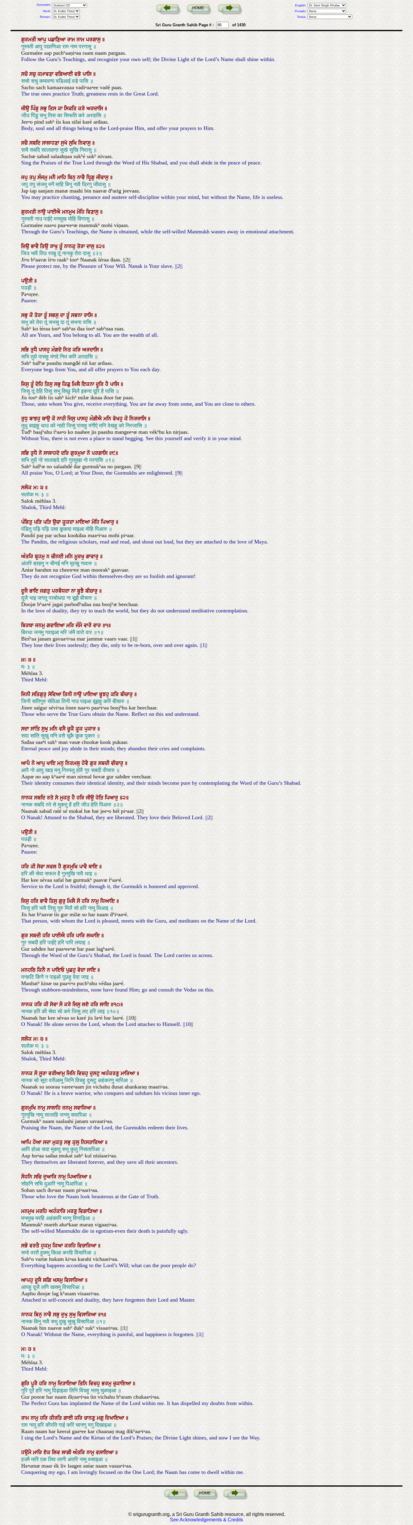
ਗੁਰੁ (63, 901)
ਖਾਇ (52, 763)
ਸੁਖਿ (73, 143)
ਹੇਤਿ (100, 797)
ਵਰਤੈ (35, 1245)
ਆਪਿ (27, 1142)
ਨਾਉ (42, 212)
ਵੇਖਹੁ (118, 418)
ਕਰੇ (82, 108)
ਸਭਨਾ (77, 315)
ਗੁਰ (94, 763)
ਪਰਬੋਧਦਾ (61, 591)
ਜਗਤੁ (46, 591)
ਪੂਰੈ (35, 1383)
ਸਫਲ (52, 866)
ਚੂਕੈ (71, 728)
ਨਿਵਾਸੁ (85, 143)
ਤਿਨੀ (68, 694)
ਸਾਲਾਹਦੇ (52, 453)
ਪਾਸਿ (88, 74)
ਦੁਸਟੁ (95, 1073)
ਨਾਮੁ (95, 901)
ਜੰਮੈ (80, 625)
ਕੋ (31, 315)
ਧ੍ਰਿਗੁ (91, 177)
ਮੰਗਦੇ (57, 349)
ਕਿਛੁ (67, 384)
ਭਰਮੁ (107, 1383)
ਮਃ (36, 487)
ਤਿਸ (53, 108)
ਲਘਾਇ (93, 935)
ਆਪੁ (42, 39)
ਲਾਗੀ (67, 1452)
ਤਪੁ (33, 177)
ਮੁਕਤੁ (66, 797)
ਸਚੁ (33, 74)
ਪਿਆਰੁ (108, 522)
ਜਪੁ (25, 177)
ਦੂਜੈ (25, 591)
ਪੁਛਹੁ (71, 970)
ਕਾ (61, 108)
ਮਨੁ (61, 763)
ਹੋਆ (38, 1142)
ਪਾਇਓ (59, 970)
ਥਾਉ (47, 418)
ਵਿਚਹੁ (83, 1073)
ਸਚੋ (25, 74)
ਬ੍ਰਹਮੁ (40, 556)
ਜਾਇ (92, 970)
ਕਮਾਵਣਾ (46, 74)
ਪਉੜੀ (27, 280)
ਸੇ (57, 797)
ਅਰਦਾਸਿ (95, 108)
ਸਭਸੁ (54, 315)
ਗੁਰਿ (26, 1383)
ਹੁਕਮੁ (47, 1245)
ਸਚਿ (38, 1176)
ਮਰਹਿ (42, 1211)
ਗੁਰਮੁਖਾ (78, 453)
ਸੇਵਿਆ (55, 694)
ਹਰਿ (81, 797)
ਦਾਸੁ (91, 246)
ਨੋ (41, 453)
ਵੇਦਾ (82, 970)
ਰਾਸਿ (89, 315)
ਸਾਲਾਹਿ (54, 1107)
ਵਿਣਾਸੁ (93, 212)
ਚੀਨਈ (58, 556)
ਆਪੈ (26, 763)
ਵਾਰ (97, 625)
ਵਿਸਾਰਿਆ (74, 1280)
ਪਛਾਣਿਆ (57, 39)
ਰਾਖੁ (54, 246)
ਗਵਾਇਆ (56, 625)
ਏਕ (48, 1452)
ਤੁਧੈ (35, 349)
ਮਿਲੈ (77, 384)
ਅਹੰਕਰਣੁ (111, 1073)
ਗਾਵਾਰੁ (93, 556)
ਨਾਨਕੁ (70, 246)
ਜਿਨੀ (26, 694)
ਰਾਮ (71, 39)
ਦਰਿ (65, 453)
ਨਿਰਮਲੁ (73, 763)
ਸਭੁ (44, 108)
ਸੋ (79, 901)
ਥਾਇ (94, 866)
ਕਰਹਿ (70, 1245)
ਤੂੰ (61, 246)
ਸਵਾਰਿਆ (83, 1107)
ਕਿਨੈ (42, 970)
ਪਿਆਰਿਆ (78, 1176)
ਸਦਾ (26, 728)
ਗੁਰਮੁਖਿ (71, 866)
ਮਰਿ (71, 625)
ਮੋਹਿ (81, 212)
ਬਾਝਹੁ (35, 418)
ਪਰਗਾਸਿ (100, 453)
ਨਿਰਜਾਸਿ (138, 418)
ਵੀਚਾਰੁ (118, 763)
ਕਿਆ (58, 1245)
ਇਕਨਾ (89, 384)
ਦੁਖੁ (65, 1314)
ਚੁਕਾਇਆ (123, 1383)
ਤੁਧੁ (25, 418)
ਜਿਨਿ (72, 1073)
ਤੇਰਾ (81, 246)
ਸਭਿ (26, 349)
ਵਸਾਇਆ (105, 1452)
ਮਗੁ (101, 1418)
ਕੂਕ (80, 728)
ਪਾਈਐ (54, 212)
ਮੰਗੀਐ (96, 418)
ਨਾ (74, 591)
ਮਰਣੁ (73, 1211)
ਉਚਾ (57, 522)
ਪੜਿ (38, 522)
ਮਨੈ (53, 177)
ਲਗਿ (48, 1280)
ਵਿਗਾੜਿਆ (89, 1211)
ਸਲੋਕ (27, 487)
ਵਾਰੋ (88, 625)
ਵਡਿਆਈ (64, 74)
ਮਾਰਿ (38, 1452)
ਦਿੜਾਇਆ (68, 1383)
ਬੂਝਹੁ (105, 694)
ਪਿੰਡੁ (35, 108)
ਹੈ (107, 384)
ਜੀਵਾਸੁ (103, 177)
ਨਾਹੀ (62, 418)
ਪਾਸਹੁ (45, 349)
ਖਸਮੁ (58, 1280)
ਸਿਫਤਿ (71, 108)
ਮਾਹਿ (62, 177)
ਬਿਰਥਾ (28, 625)
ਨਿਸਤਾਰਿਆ (93, 1142)
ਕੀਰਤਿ (56, 1418)
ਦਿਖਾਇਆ (115, 1418)
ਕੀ (34, 866)
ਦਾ (63, 315)
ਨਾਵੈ (81, 177)
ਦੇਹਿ (40, 384)
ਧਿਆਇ (108, 901)
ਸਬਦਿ (35, 143)
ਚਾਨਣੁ (90, 1418)
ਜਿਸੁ (26, 384)
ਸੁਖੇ (65, 143)
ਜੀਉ (26, 108)
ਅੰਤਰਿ (28, 556)
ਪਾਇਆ (91, 694)
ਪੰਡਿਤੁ (27, 522)
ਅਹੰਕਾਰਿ (58, 1211)
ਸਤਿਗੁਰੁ (40, 694)
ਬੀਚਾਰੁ (92, 591)
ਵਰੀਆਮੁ (57, 1073)
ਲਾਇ (105, 1004)
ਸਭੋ (25, 1245)
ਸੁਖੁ (45, 728)
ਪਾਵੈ (84, 866)
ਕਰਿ (77, 349)
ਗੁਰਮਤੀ (29, 39)
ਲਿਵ (57, 1452)
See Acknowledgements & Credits (206, 1519)
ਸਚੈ (25, 143)
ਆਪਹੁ (28, 1280)
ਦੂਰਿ (100, 384)
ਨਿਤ (68, 349)
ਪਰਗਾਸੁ (94, 39)
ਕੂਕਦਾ (69, 522)
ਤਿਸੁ (49, 384)
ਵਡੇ (78, 74)
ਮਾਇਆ (84, 522)
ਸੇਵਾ (41, 866)
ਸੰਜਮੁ (43, 177)
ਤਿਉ (45, 246)
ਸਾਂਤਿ (36, 728)
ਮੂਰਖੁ (80, 556)
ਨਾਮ (81, 39)
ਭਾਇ (34, 591)
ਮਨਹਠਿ (29, 970)
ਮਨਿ (108, 418)
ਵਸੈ (63, 728)
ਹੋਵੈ (86, 763)
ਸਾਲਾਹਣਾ (51, 143)
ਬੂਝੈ (81, 591)
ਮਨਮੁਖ (69, 212)
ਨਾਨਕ (27, 797)
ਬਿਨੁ (72, 177)
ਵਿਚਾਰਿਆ (87, 1245)
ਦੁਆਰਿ (50, 1176)
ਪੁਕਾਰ (90, 728)
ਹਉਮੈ (27, 1452)
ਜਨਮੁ (41, 625)
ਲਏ (86, 1004)
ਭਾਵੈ (35, 246)
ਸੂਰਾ (43, 1073)
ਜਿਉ (26, 246)
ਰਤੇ (51, 797)
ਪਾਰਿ (81, 935)
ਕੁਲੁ (76, 1142)
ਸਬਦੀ (104, 763)
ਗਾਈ (68, 1418)
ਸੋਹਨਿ (27, 1176)
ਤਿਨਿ (83, 1383)
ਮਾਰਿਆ (129, 1073)
